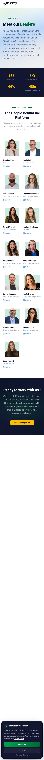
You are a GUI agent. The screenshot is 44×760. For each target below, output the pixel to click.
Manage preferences (22, 755)
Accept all (22, 744)
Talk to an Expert (20, 422)
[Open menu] (38, 4)
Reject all (22, 750)
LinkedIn (8, 166)
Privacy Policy (19, 738)
